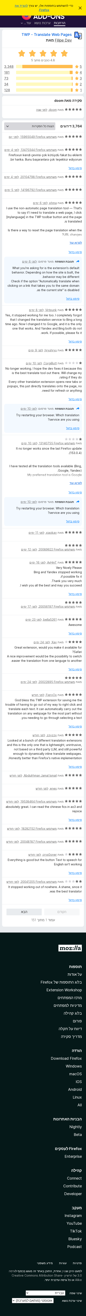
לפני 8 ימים (36, 310)
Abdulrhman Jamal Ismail (40, 775)
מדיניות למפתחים (68, 1005)
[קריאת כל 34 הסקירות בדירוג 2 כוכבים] (44, 84)
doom (53, 109)
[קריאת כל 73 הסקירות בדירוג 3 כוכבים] (44, 78)
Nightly (75, 1127)
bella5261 (50, 619)
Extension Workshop (64, 990)
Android (75, 1089)
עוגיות (63, 1263)
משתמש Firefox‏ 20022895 (57, 682)
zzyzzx (52, 735)
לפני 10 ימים (34, 363)
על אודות (75, 974)
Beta (78, 1134)
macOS (75, 1074)
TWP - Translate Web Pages (47, 34)
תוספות (75, 966)
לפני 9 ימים (35, 350)
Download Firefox (66, 1058)
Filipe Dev (63, 40)
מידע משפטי (45, 1263)
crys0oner (50, 854)
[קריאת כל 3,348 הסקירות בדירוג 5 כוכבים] (44, 66)
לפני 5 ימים (12, 190)
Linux (77, 1097)
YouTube (74, 1223)
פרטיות (77, 1263)
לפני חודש (38, 695)
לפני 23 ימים (33, 619)
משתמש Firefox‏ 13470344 (39, 150)
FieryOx (51, 695)
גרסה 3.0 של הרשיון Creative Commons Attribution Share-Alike (45, 1275)
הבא (24, 912)
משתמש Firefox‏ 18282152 (39, 828)
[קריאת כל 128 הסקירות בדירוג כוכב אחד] (44, 90)
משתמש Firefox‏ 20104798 (38, 177)
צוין (64, 1271)
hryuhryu (51, 350)
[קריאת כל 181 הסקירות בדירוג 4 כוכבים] (44, 72)
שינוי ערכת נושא (72, 1300)
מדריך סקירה (71, 1036)
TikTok (76, 1231)
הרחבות (59, 23)
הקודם (61, 912)
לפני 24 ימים (42, 642)
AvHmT (52, 562)
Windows (74, 1066)
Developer (73, 1194)
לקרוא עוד (76, 242)
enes (53, 788)
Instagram (73, 1215)
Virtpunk (51, 310)
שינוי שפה (76, 1293)
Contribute (72, 1186)
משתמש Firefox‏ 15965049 (38, 137)
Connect (74, 1178)
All (79, 1105)
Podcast (74, 1246)
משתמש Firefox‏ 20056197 (57, 606)
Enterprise (73, 1156)
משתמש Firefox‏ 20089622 (57, 549)
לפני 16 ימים (37, 562)
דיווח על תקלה (70, 1029)
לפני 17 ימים (29, 606)
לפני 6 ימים (40, 203)
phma (53, 203)
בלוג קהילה (73, 1013)
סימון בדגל (75, 168)
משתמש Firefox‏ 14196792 (39, 190)
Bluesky (75, 1239)
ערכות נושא (42, 23)
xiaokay (51, 532)
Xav (54, 642)
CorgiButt (50, 363)
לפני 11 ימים (36, 532)
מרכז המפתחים (70, 998)
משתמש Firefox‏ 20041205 (39, 881)
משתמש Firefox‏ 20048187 (38, 841)
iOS (79, 1081)
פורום (77, 1021)
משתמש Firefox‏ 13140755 (57, 443)
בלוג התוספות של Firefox (61, 982)
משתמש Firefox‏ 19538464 (38, 801)
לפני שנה (41, 109)
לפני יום (14, 137)
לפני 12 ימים (29, 549)
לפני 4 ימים (11, 150)
